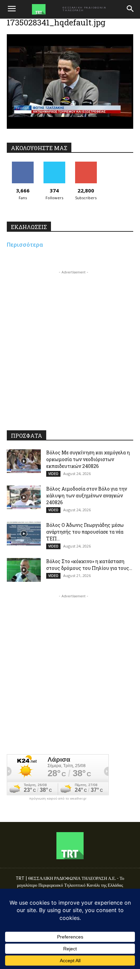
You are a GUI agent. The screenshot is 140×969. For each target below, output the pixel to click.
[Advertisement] (70, 345)
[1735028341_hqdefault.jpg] (70, 127)
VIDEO (53, 473)
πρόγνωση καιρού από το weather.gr (57, 798)
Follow (54, 164)
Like (23, 164)
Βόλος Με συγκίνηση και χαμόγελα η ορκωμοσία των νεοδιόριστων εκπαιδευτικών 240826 (88, 459)
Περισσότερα (25, 244)
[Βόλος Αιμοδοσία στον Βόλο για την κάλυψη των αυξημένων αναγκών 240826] (24, 497)
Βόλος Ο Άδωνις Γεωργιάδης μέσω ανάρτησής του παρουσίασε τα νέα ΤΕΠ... (85, 532)
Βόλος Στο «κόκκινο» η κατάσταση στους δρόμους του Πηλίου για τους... (89, 564)
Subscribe (86, 164)
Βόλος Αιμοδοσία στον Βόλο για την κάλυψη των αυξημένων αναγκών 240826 (86, 496)
